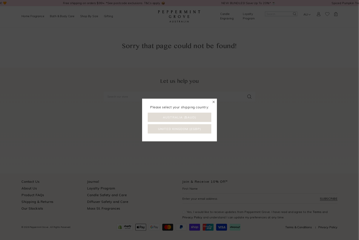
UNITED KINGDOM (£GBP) (179, 129)
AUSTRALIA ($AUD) (179, 117)
